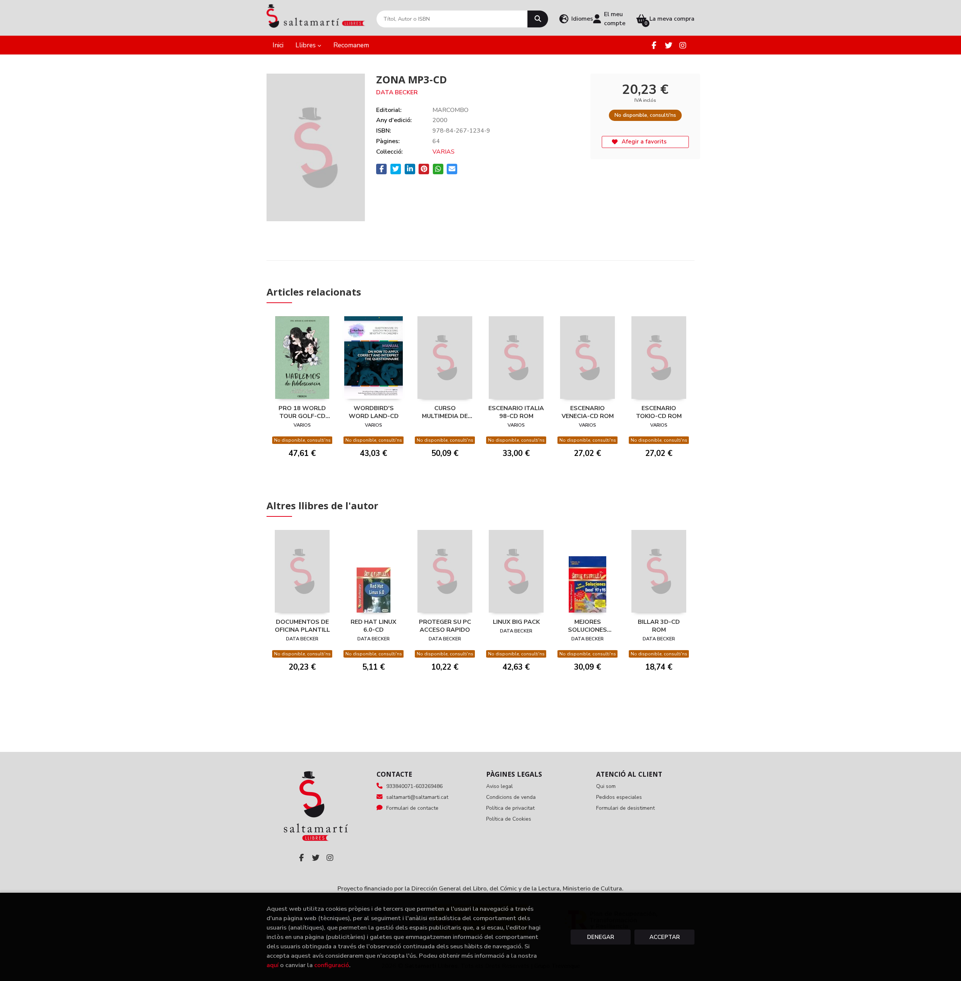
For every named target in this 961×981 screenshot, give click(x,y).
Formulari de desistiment (625, 808)
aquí (273, 965)
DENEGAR (600, 937)
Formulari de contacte (412, 808)
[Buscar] (537, 19)
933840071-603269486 (414, 786)
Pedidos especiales (619, 797)
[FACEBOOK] (654, 45)
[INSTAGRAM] (682, 45)
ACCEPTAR (664, 937)
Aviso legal (499, 786)
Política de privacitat (510, 808)
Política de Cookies (508, 819)
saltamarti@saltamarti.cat (417, 797)
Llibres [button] (306, 45)
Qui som (606, 786)
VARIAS (443, 152)
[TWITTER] (668, 45)
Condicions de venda (511, 797)
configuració (331, 965)
